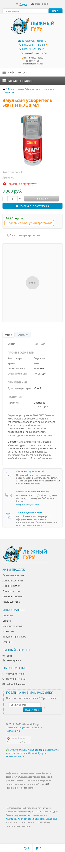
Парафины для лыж (13, 575)
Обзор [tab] (8, 334)
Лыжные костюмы (12, 580)
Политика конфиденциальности (24, 727)
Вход (9, 655)
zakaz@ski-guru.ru (33, 40)
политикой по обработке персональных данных (32, 818)
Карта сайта (13, 730)
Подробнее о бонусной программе (29, 223)
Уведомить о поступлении (35, 205)
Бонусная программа (14, 636)
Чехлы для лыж (11, 601)
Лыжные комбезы (12, 596)
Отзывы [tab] (23, 334)
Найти (55, 10)
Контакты (8, 631)
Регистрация (13, 660)
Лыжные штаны (11, 591)
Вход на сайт (41, 3)
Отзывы (7, 641)
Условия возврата (12, 626)
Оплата (6, 620)
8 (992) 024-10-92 (33, 49)
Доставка (7, 615)
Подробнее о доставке (27, 504)
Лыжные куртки (11, 585)
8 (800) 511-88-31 (33, 44)
